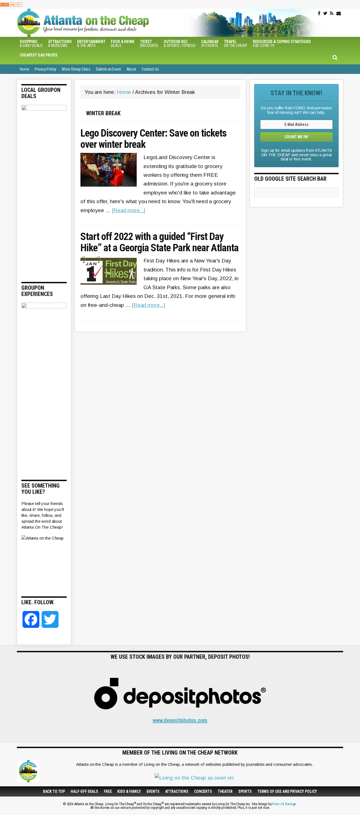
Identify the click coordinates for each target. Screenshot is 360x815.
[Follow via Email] (338, 13)
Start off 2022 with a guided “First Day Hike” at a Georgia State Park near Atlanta (159, 242)
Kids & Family (129, 791)
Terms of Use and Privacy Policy (287, 791)
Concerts (203, 791)
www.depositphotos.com (180, 720)
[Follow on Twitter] (325, 13)
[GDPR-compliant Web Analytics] (11, 4)
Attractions (176, 791)
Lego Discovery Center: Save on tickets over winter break (153, 139)
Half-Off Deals (84, 791)
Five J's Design (284, 804)
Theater (225, 791)
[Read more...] (128, 210)
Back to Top (54, 791)
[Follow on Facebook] (319, 13)
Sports (245, 791)
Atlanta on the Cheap (111, 23)
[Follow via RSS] (332, 13)
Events (153, 791)
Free (108, 791)
